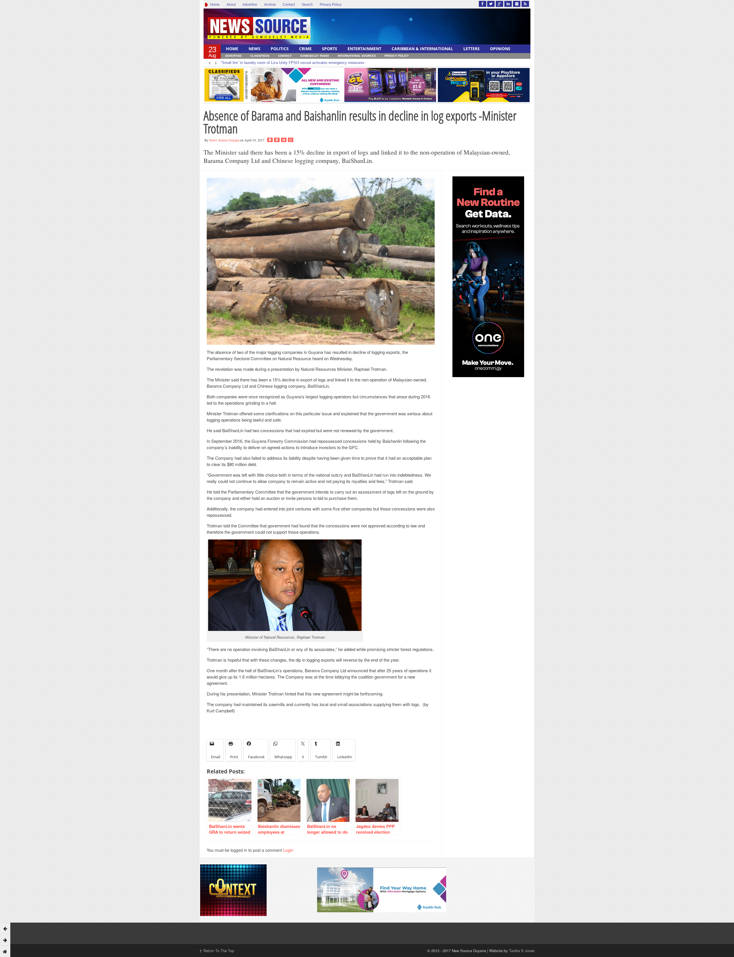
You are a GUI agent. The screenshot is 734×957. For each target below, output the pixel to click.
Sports (329, 48)
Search (307, 5)
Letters (471, 48)
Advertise (250, 5)
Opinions (500, 48)
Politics (280, 48)
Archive (270, 5)
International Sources (357, 55)
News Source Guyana (224, 140)
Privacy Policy (330, 5)
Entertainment (364, 48)
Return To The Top (216, 950)
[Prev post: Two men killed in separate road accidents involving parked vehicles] (5, 928)
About (231, 5)
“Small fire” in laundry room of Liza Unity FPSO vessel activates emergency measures (292, 63)
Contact (289, 5)
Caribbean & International (422, 48)
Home (214, 5)
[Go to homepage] (5, 951)
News (254, 48)
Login (288, 850)
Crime (305, 48)
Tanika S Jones (522, 950)
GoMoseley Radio (314, 55)
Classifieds (260, 55)
